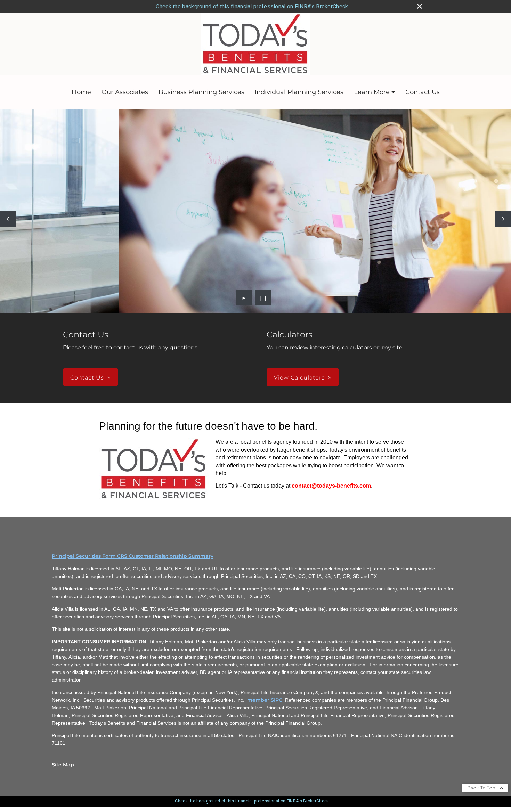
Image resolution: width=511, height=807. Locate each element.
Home (81, 92)
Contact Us (422, 92)
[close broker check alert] (419, 6)
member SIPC (264, 700)
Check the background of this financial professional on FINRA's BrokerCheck (252, 6)
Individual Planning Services (299, 92)
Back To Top (482, 787)
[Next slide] (503, 219)
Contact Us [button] (87, 377)
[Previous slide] (8, 219)
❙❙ (263, 297)
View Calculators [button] (299, 377)
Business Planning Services (201, 92)
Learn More (372, 92)
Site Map (63, 764)
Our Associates (125, 92)
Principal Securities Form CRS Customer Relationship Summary (132, 556)
